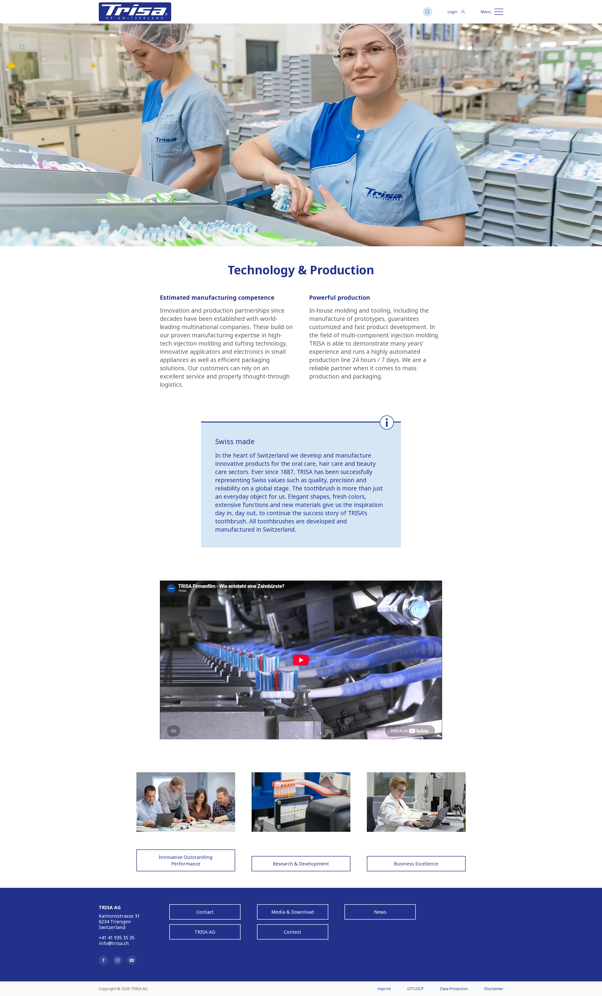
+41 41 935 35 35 (117, 937)
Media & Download (292, 911)
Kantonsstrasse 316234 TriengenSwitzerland (119, 921)
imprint (384, 988)
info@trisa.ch (114, 943)
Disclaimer (493, 988)
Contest (292, 931)
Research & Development (301, 863)
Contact (205, 911)
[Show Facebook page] (103, 960)
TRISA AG (204, 931)
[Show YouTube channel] (131, 960)
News (380, 911)
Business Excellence (416, 863)
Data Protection (454, 988)
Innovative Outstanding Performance (186, 860)
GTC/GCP (415, 988)
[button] (427, 12)
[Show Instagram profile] (117, 960)
